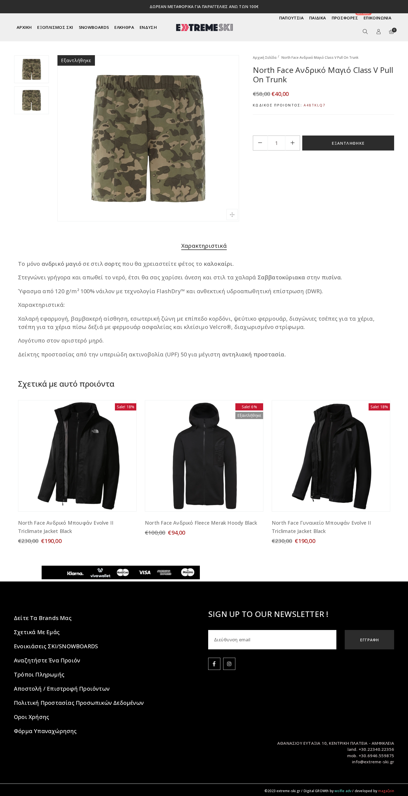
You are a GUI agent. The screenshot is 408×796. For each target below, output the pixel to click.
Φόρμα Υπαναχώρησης (45, 731)
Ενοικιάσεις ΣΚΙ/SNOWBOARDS (56, 646)
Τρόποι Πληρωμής (39, 674)
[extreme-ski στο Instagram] (229, 663)
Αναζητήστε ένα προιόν (47, 660)
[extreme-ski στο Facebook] (214, 663)
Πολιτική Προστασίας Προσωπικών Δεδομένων (79, 702)
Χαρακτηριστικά (204, 245)
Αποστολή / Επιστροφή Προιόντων (62, 688)
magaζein (386, 791)
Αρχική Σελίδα (264, 57)
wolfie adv (342, 791)
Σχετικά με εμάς (37, 632)
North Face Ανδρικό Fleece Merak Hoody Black (201, 522)
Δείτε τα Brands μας (43, 618)
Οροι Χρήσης (31, 717)
